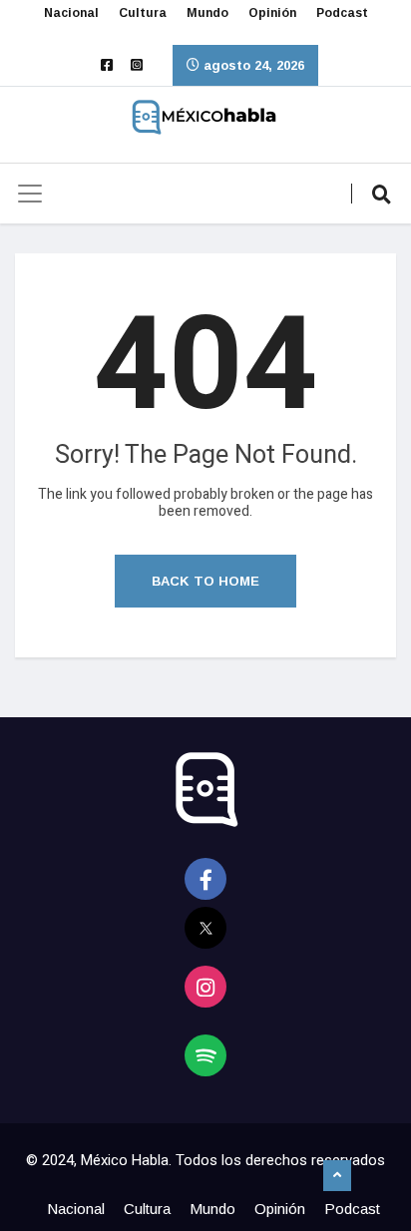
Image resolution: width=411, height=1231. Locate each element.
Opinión (272, 13)
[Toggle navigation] (30, 193)
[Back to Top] (337, 1176)
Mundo (207, 13)
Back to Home (205, 581)
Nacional (71, 13)
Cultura (143, 13)
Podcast (342, 13)
